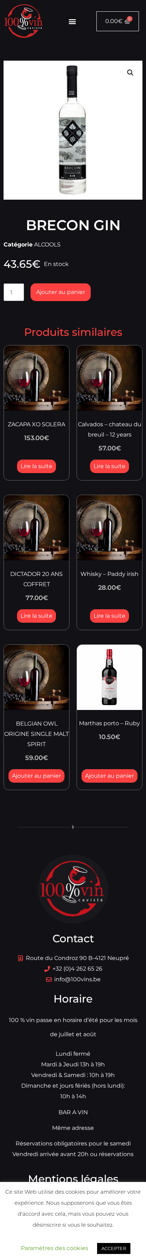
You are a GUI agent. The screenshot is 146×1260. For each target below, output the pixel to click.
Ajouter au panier (60, 292)
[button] (72, 21)
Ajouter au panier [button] (36, 775)
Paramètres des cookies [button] (54, 1248)
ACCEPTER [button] (113, 1248)
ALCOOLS (47, 244)
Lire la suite (36, 466)
